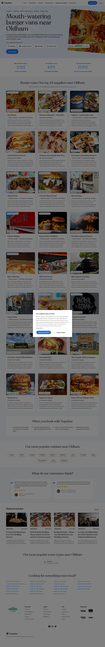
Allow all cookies (43, 332)
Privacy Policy (39, 328)
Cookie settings (61, 332)
